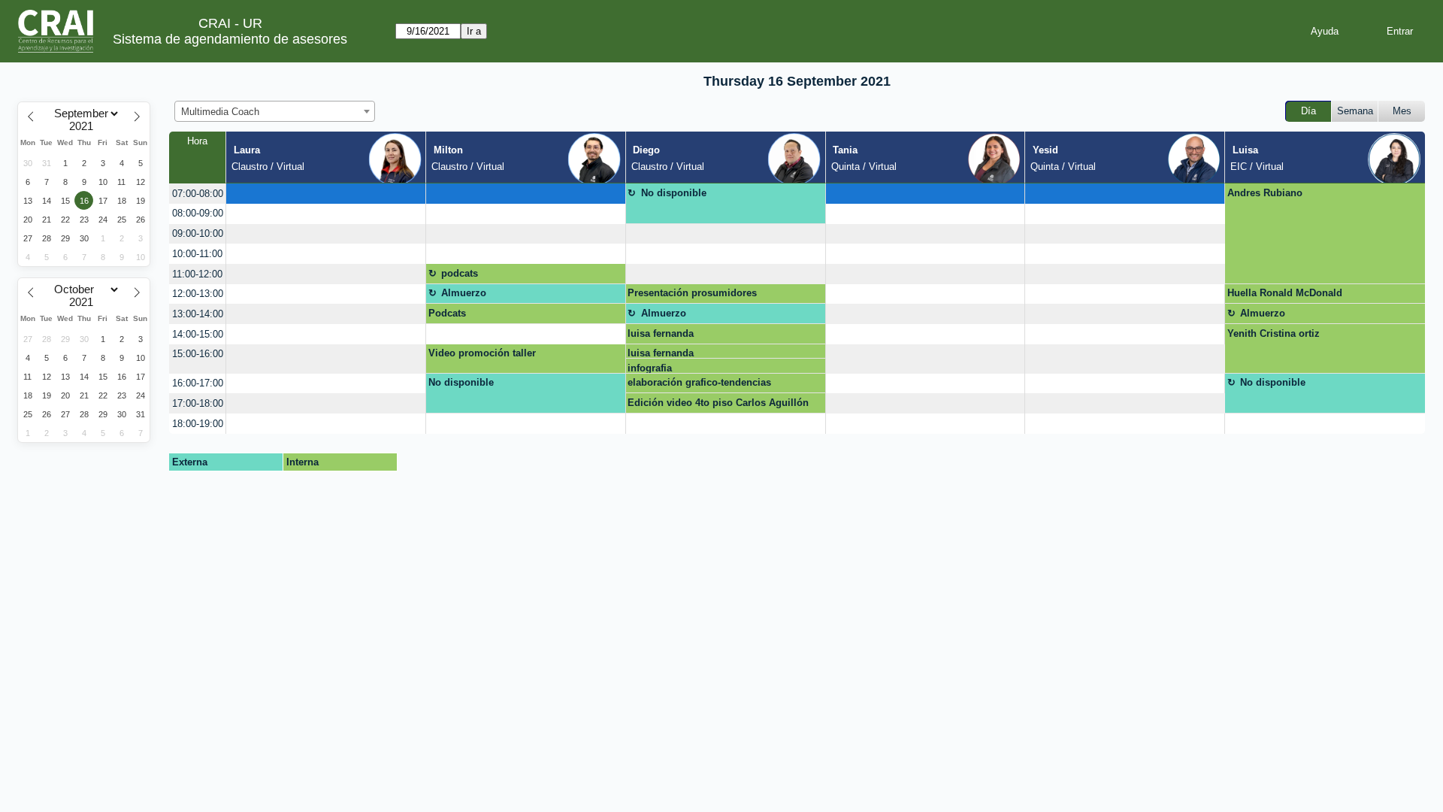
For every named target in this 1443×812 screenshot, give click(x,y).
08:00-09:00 (197, 213)
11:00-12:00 (197, 274)
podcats (459, 273)
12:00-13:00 (197, 293)
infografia (650, 368)
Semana (1355, 111)
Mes (1402, 111)
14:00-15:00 (197, 334)
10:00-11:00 (197, 253)
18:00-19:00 (197, 423)
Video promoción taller (482, 353)
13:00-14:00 (197, 314)
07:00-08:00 (197, 193)
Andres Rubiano (1264, 192)
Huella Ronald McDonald (1284, 292)
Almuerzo (463, 292)
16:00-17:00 (197, 383)
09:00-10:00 (197, 233)
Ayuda (1325, 31)
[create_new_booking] (325, 193)
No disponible (673, 192)
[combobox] (274, 111)
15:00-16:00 (197, 353)
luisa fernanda (661, 333)
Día (1308, 111)
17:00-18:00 (197, 403)
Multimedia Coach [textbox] (220, 111)
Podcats (447, 313)
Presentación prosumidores (692, 292)
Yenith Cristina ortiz (1273, 333)
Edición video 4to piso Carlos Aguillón (718, 402)
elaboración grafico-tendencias (699, 382)
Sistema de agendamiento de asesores (230, 39)
